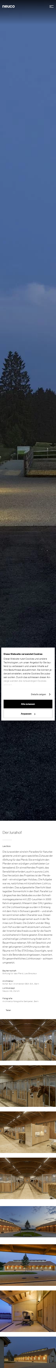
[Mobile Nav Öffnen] (50, 6)
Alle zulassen (28, 704)
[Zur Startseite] (8, 6)
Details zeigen (38, 694)
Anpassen (26, 713)
